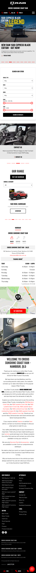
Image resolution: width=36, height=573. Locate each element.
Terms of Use (22, 514)
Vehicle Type (5, 77)
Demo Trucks (5, 516)
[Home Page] (18, 3)
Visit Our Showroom (18, 177)
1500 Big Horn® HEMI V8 (8, 478)
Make (4, 85)
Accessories (25, 442)
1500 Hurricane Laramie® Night (9, 493)
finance (19, 421)
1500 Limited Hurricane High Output (8, 497)
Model (4, 92)
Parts (20, 480)
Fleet (3, 523)
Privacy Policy (23, 512)
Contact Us (22, 495)
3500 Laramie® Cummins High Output (9, 506)
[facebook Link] (3, 532)
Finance (4, 526)
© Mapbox (32, 313)
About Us (21, 500)
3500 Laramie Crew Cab (15, 413)
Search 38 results (18, 115)
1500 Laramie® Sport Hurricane (7, 488)
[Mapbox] (5, 313)
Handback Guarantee (25, 505)
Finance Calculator (7, 529)
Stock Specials (6, 521)
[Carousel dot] (9, 163)
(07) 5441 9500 (20, 253)
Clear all (18, 74)
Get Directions (18, 311)
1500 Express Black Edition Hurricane (7, 481)
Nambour (18, 228)
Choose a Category (8, 182)
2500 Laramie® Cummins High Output (9, 501)
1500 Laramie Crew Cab (19, 404)
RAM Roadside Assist (25, 483)
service (7, 434)
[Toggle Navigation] (33, 12)
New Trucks (5, 513)
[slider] (4, 103)
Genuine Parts (14, 442)
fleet (30, 421)
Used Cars (5, 518)
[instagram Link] (6, 532)
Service (21, 478)
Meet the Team (23, 497)
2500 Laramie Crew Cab (26, 411)
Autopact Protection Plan (26, 488)
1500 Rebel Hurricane (8, 485)
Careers (21, 502)
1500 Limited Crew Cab (19, 409)
